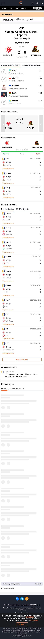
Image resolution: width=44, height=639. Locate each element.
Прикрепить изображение (36, 584)
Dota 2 (4, 8)
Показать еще (22, 359)
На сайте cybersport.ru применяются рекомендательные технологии (22, 609)
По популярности (16, 388)
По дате (4, 388)
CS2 (11, 8)
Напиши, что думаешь (11, 584)
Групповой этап (22, 43)
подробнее (30, 617)
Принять (22, 624)
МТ (17, 8)
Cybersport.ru (17, 636)
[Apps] (32, 3)
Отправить (41, 584)
